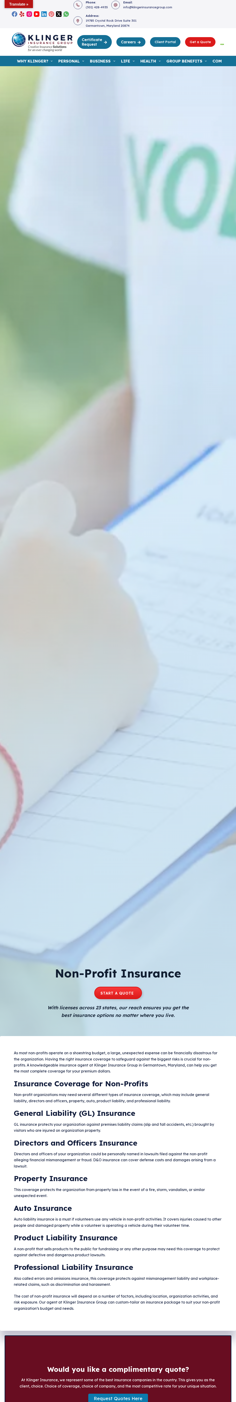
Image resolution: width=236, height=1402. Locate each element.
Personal (69, 61)
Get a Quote (200, 42)
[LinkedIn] (44, 14)
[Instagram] (29, 14)
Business (100, 61)
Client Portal (165, 42)
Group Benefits (184, 61)
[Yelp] (22, 14)
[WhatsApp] (66, 14)
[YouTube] (36, 14)
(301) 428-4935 (97, 7)
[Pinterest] (51, 14)
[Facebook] (14, 14)
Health (148, 61)
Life (125, 61)
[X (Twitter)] (59, 14)
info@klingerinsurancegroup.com (147, 7)
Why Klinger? (32, 61)
